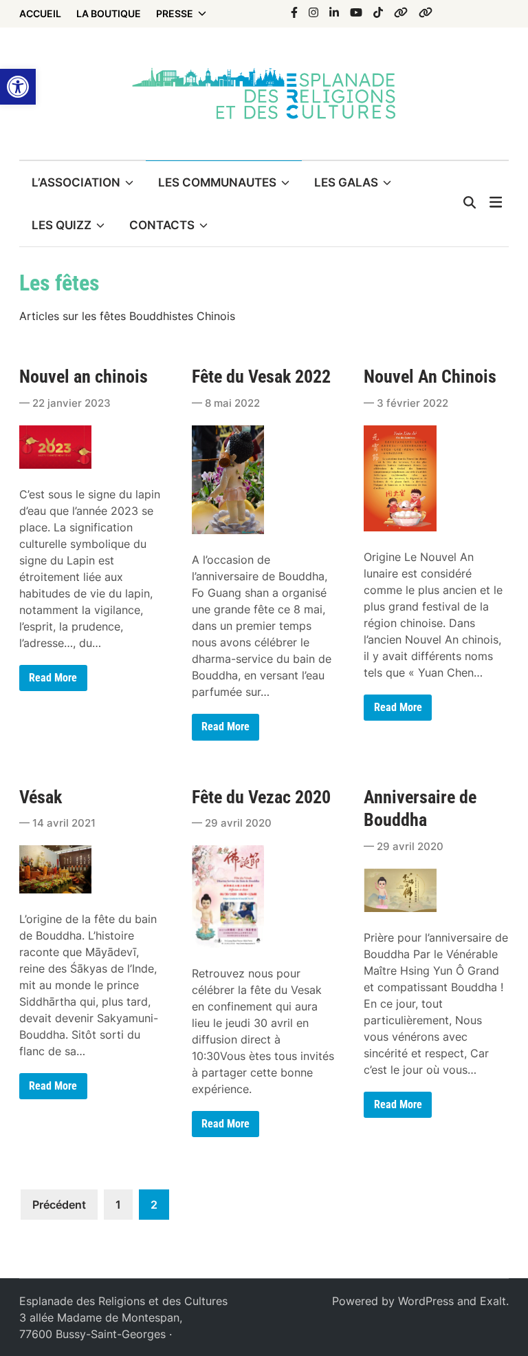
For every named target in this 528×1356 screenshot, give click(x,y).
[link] (18, 87)
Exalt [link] (493, 1301)
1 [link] (118, 1204)
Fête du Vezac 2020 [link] (261, 797)
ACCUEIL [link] (40, 13)
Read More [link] (52, 680)
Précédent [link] (59, 1204)
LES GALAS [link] (346, 182)
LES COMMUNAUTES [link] (217, 182)
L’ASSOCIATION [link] (76, 182)
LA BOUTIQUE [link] (108, 13)
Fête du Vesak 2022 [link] (261, 376)
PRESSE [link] (174, 13)
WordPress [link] (426, 1301)
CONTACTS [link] (162, 225)
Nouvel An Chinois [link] (430, 376)
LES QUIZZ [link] (61, 225)
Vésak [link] (40, 797)
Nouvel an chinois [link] (83, 376)
